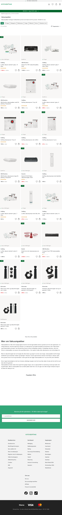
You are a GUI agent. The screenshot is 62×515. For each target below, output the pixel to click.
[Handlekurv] (56, 4)
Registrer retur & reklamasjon (15, 454)
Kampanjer (47, 449)
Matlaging (30, 443)
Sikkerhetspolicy (12, 459)
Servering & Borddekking (34, 451)
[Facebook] (26, 493)
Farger (26, 23)
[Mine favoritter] (52, 4)
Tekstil (29, 457)
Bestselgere (48, 454)
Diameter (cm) (43, 23)
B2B (9, 465)
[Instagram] (31, 493)
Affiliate (27, 484)
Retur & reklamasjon (13, 451)
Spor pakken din (12, 449)
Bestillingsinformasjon (13, 446)
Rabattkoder (48, 468)
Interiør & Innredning (33, 462)
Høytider (47, 457)
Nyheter (47, 451)
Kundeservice (11, 443)
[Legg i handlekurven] (19, 70)
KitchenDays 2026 (49, 465)
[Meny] (60, 4)
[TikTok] (35, 493)
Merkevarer (20, 23)
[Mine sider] (49, 4)
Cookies (10, 462)
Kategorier (13, 23)
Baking (29, 449)
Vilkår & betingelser (13, 457)
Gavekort (30, 465)
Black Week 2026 (49, 462)
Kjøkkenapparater (6, 13)
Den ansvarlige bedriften (31, 481)
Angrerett (10, 468)
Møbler (29, 454)
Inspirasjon (48, 446)
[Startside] (6, 4)
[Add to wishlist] (16, 70)
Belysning (30, 459)
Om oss (27, 478)
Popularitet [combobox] (56, 26)
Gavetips (47, 459)
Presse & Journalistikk (30, 486)
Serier (36, 23)
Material (31, 23)
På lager (7, 23)
